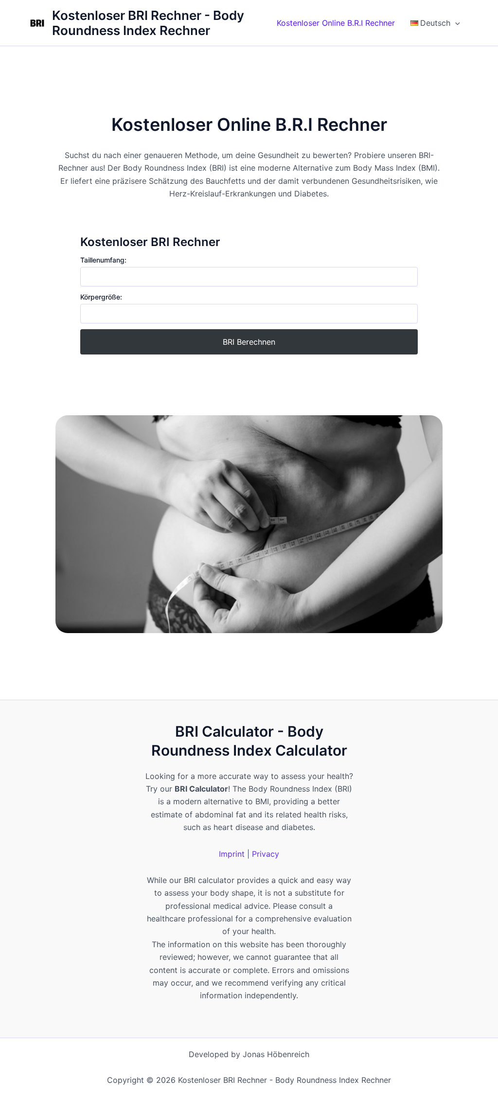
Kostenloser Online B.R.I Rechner (336, 23)
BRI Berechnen (249, 342)
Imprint (232, 854)
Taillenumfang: (103, 260)
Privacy (265, 854)
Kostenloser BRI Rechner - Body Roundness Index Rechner (148, 23)
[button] (455, 22)
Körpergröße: (101, 297)
